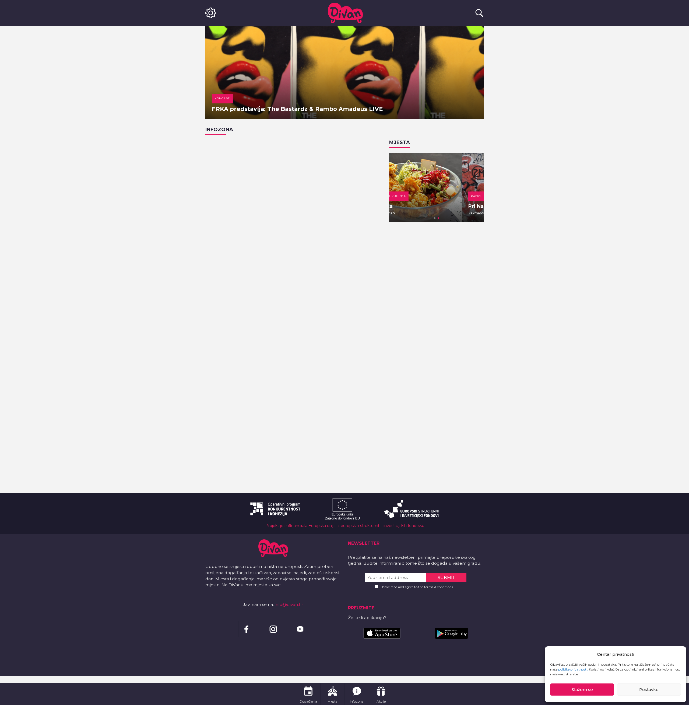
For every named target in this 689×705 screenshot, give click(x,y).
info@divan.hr (289, 604)
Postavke (649, 689)
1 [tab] (434, 218)
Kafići (403, 196)
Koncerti (223, 98)
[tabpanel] (436, 187)
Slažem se (582, 689)
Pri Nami (407, 206)
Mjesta (399, 142)
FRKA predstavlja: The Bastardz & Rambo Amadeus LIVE (297, 109)
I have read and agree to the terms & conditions (417, 587)
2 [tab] (438, 218)
